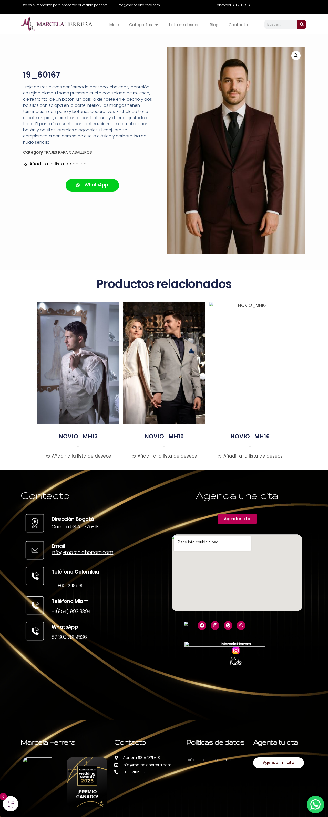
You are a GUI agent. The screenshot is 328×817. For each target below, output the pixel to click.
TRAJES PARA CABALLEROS (68, 152)
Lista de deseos (184, 25)
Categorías (140, 25)
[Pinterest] (228, 625)
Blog (214, 25)
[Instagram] (215, 625)
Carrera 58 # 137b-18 (75, 526)
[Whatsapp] (241, 625)
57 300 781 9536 (69, 637)
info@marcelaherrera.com (82, 552)
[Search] (301, 24)
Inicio (114, 25)
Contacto (238, 25)
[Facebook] (202, 625)
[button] (56, 164)
